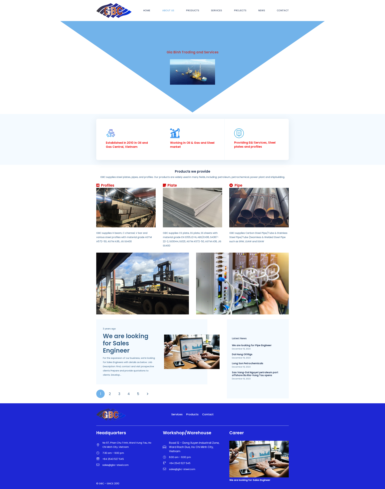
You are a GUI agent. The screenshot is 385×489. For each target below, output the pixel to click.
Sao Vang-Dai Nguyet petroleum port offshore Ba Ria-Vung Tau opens (255, 374)
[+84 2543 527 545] (99, 459)
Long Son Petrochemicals (247, 363)
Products (192, 414)
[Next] (147, 394)
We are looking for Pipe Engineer (252, 345)
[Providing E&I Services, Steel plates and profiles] (256, 133)
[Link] (274, 414)
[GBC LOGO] (114, 10)
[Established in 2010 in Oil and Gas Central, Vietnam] (128, 133)
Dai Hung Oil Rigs (242, 354)
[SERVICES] (242, 283)
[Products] (142, 283)
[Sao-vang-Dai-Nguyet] (192, 72)
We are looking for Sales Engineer (125, 343)
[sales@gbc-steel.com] (99, 465)
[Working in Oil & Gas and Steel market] (192, 133)
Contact (208, 414)
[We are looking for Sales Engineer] (192, 336)
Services (177, 414)
